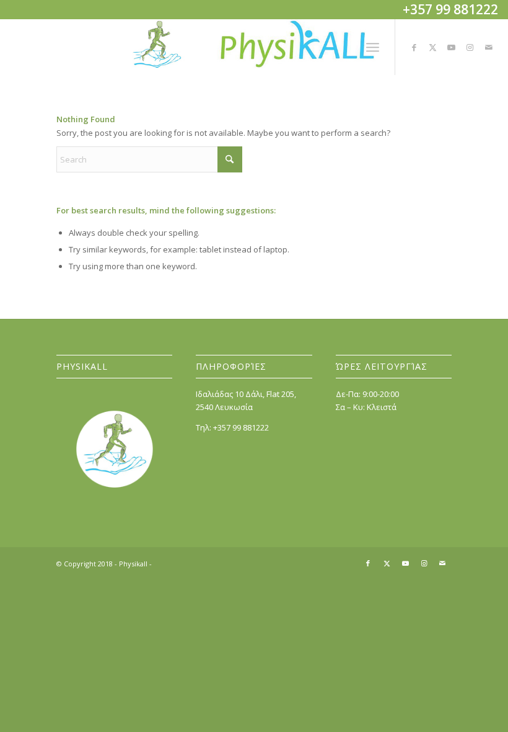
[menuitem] (372, 47)
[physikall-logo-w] (254, 47)
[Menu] (372, 47)
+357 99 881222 (241, 427)
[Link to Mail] (489, 47)
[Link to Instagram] (470, 47)
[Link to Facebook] (414, 47)
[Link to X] (433, 47)
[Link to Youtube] (451, 47)
